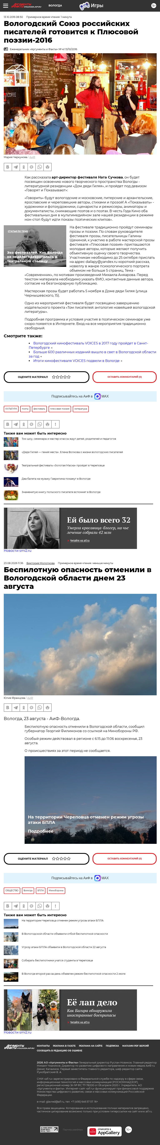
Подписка (112, 1046)
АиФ (32, 157)
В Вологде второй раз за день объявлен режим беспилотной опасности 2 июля (73, 973)
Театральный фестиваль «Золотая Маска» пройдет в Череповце (63, 465)
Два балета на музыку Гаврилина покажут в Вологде (56, 478)
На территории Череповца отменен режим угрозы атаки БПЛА (86, 819)
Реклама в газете (64, 1046)
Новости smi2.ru (17, 551)
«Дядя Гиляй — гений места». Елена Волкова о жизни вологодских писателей (72, 452)
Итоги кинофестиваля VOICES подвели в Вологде (76, 361)
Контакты (43, 1046)
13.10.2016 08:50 (13, 17)
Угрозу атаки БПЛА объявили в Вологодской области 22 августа (64, 947)
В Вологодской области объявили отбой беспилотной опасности (65, 933)
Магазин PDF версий (135, 1046)
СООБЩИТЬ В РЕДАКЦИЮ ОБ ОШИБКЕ (59, 1050)
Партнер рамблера (73, 1129)
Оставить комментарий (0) (125, 377)
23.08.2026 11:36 (13, 563)
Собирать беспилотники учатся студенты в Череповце (57, 960)
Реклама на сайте (90, 1046)
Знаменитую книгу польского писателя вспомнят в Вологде (61, 492)
